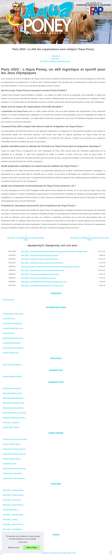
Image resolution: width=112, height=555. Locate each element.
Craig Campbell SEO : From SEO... (15, 412)
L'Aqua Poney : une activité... (13, 473)
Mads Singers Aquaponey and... (14, 403)
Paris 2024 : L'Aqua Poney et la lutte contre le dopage (39, 255)
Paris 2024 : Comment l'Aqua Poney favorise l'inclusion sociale (42, 270)
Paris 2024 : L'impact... (11, 519)
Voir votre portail (8, 299)
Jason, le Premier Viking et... (13, 364)
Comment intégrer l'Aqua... (12, 458)
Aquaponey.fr (45, 553)
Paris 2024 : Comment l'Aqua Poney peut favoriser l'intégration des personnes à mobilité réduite (54, 251)
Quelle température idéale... (12, 546)
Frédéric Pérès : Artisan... (11, 427)
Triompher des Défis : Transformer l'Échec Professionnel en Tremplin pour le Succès (50, 266)
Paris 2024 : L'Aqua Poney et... (13, 495)
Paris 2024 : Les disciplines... (13, 529)
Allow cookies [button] (31, 547)
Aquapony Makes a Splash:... (13, 376)
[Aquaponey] (56, 22)
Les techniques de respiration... (13, 348)
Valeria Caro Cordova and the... (14, 408)
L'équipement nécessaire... (12, 343)
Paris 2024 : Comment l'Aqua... (13, 490)
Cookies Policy (67, 553)
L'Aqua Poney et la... (10, 463)
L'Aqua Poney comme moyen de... (15, 449)
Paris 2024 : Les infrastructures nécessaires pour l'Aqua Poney (89, 239)
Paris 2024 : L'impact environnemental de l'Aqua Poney (40, 274)
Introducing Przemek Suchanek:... (14, 417)
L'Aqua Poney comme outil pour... (14, 478)
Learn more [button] (22, 542)
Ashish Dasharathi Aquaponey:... (14, 398)
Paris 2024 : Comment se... (12, 500)
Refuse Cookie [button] (13, 547)
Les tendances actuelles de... (13, 323)
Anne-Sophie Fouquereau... (12, 388)
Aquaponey (56, 56)
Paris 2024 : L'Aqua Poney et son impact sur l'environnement (42, 262)
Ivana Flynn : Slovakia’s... (11, 422)
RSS (74, 553)
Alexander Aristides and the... (13, 393)
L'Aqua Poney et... (9, 318)
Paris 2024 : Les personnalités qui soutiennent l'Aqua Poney (25, 239)
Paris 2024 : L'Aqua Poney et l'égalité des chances (38, 278)
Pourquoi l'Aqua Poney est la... (13, 313)
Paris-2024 (55, 58)
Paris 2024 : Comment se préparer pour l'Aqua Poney (39, 259)
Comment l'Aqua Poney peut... (13, 328)
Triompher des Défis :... (11, 509)
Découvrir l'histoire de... (11, 352)
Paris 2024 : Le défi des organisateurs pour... (55, 61)
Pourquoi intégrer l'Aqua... (12, 444)
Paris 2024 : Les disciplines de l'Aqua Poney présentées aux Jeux (43, 281)
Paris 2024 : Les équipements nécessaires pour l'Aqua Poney (42, 285)
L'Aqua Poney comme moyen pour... (15, 439)
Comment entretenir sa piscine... (14, 541)
